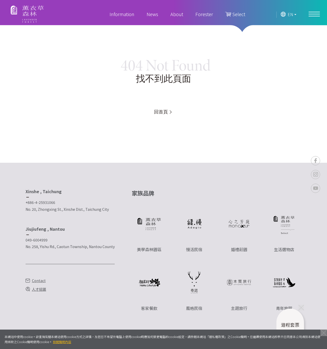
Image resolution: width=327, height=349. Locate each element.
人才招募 (39, 289)
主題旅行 (239, 308)
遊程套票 (290, 328)
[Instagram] (315, 174)
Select (238, 14)
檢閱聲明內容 (62, 342)
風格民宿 (194, 308)
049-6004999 (37, 239)
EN (290, 14)
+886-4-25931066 (40, 202)
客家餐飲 (149, 308)
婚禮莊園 (239, 249)
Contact (39, 280)
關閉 (323, 333)
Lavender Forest (27, 14)
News (152, 14)
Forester (204, 14)
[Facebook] (315, 160)
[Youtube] (315, 188)
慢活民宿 (194, 249)
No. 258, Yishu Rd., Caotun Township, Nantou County (70, 246)
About (176, 14)
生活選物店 (284, 249)
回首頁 (161, 112)
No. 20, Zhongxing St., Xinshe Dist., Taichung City (67, 209)
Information (122, 14)
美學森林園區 (149, 249)
